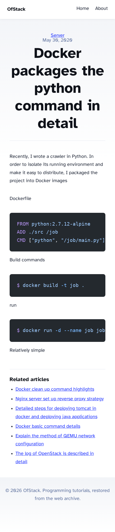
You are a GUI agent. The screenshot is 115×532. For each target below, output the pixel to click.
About (101, 8)
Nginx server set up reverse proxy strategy (60, 399)
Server (57, 35)
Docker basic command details (48, 426)
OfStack (16, 9)
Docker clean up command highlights (55, 389)
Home (82, 8)
